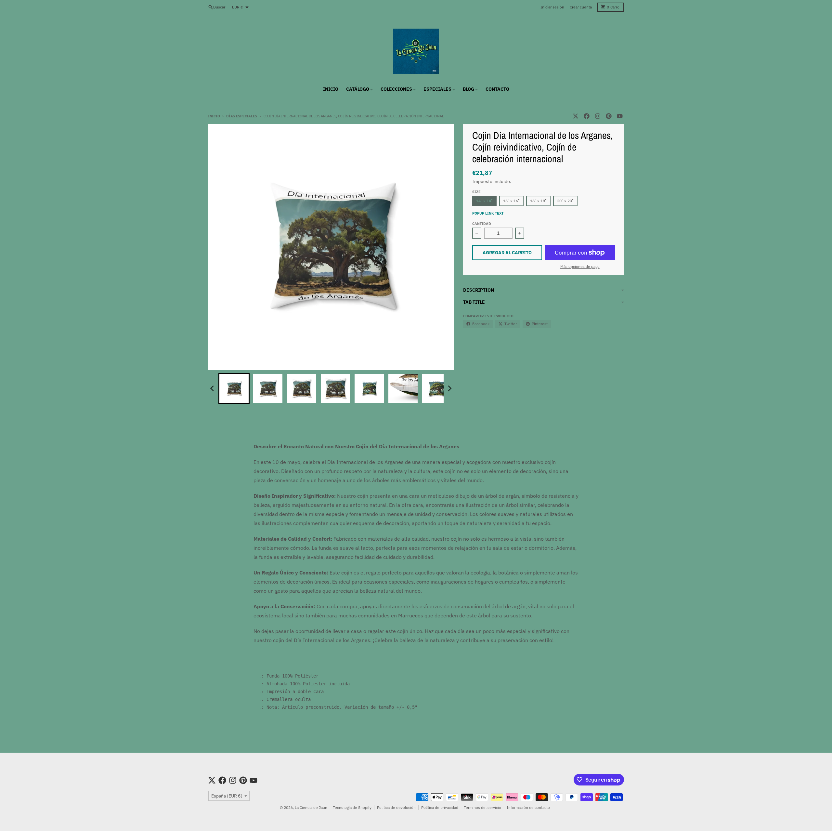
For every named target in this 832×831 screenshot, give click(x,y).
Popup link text (487, 213)
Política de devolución (396, 807)
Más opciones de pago (580, 266)
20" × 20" (565, 200)
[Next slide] (449, 388)
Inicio (214, 116)
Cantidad (481, 223)
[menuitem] (234, 388)
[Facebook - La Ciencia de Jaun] (586, 116)
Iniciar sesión (552, 7)
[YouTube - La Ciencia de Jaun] (620, 116)
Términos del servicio (482, 807)
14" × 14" (484, 200)
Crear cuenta (581, 7)
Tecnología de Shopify (352, 807)
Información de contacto (528, 807)
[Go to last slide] (212, 388)
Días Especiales (241, 116)
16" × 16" (511, 200)
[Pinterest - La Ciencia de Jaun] (608, 116)
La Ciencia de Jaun (311, 807)
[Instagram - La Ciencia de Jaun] (597, 116)
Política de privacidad (439, 807)
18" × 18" (538, 200)
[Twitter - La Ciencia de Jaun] (575, 116)
